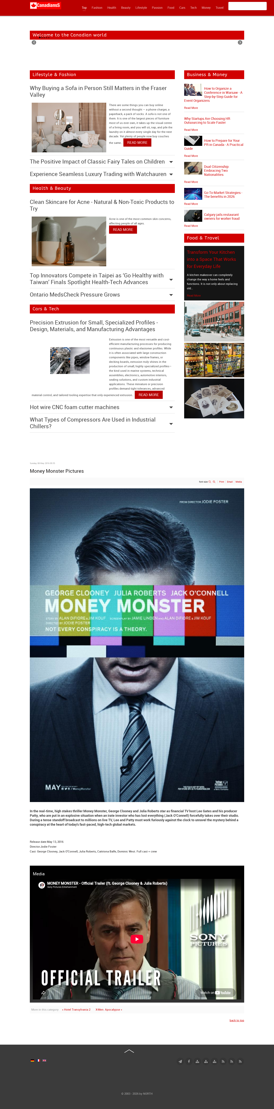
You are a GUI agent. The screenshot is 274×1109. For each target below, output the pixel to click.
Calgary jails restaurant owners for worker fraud (222, 216)
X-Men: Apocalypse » (109, 1009)
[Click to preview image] (137, 645)
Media (239, 481)
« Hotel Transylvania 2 (76, 1009)
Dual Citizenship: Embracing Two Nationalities (216, 170)
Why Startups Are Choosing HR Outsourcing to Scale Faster (207, 120)
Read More (194, 295)
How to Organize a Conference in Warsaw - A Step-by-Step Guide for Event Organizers (213, 94)
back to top (237, 1020)
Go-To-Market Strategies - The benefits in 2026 (223, 194)
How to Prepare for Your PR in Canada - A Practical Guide (213, 144)
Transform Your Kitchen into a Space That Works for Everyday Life (211, 259)
